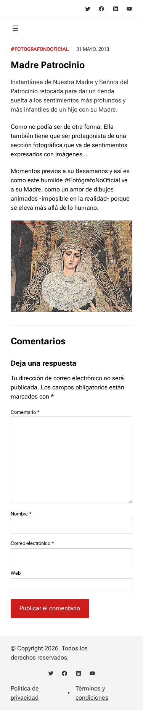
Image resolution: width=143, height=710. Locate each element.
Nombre (21, 514)
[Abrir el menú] (15, 28)
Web (16, 573)
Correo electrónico (32, 543)
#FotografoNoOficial (40, 49)
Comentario (25, 412)
